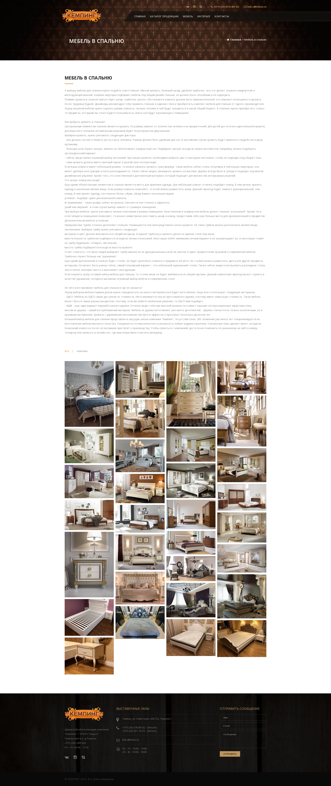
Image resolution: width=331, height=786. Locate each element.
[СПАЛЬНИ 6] (190, 445)
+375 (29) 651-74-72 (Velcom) (139, 731)
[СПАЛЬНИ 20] (89, 564)
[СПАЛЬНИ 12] (89, 481)
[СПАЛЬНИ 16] (89, 515)
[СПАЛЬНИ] (89, 394)
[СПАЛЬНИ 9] (140, 455)
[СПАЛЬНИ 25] (241, 596)
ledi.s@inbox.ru (256, 6)
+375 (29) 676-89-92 (226, 6)
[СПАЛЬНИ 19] (190, 542)
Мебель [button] (188, 16)
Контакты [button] (222, 16)
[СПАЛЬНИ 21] (140, 552)
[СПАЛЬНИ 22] (241, 558)
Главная (235, 39)
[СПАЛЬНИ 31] (89, 656)
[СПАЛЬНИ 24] (140, 588)
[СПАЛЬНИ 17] (140, 519)
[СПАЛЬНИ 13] (140, 488)
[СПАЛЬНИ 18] (241, 527)
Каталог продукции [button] (164, 16)
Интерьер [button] (203, 16)
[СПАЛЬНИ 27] (89, 617)
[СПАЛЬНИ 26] (190, 600)
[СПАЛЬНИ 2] (190, 394)
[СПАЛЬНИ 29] (190, 637)
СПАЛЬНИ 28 (126, 630)
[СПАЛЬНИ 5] (140, 419)
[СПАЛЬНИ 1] (140, 379)
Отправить (230, 753)
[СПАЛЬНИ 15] (190, 514)
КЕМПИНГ (74, 779)
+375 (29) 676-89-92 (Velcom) (139, 727)
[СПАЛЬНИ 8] (89, 446)
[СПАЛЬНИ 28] (140, 622)
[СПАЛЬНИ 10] (241, 465)
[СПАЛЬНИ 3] (241, 377)
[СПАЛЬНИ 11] (190, 480)
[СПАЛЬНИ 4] (241, 421)
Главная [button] (140, 16)
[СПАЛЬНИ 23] (190, 568)
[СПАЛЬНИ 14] (241, 497)
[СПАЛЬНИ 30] (241, 638)
